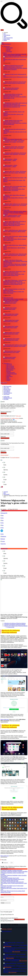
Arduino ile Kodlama (8, 211)
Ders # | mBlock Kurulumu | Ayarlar (11, 216)
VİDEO (5, 138)
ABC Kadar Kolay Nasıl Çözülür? (11, 352)
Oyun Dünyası (6, 35)
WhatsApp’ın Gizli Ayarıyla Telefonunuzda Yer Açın (15, 77)
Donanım (13, 54)
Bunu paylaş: (10, 627)
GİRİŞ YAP (3, 452)
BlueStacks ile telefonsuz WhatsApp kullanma (14, 623)
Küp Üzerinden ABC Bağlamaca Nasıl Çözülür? (14, 346)
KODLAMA (6, 210)
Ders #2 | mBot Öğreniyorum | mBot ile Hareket (14, 231)
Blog (4, 33)
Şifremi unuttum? (4, 455)
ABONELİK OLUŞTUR (19, 919)
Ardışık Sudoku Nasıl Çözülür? (10, 321)
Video (4, 36)
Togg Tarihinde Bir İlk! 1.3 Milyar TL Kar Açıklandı (15, 945)
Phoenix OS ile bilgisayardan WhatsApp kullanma (15, 625)
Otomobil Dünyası (7, 392)
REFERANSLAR (7, 398)
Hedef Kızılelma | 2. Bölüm (9, 166)
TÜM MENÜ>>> (7, 363)
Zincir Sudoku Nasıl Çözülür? (10, 327)
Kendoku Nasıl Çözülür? (9, 358)
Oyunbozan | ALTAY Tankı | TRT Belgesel (13, 148)
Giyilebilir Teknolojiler (11, 373)
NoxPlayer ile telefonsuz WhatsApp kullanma (14, 624)
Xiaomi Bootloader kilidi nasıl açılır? (15, 881)
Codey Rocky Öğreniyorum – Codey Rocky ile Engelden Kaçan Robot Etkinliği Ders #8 (14, 283)
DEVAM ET (3, 413)
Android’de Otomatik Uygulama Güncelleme (17, 871)
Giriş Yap (8, 49)
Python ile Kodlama (13, 212)
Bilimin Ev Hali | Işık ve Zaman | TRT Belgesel (14, 172)
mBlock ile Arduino (17, 211)
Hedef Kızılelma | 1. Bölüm (9, 160)
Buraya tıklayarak (5, 719)
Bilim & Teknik (7, 54)
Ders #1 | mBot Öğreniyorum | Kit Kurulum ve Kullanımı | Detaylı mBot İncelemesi (14, 224)
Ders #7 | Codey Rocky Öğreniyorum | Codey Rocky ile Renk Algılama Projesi (13, 274)
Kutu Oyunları (15, 300)
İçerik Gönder (6, 39)
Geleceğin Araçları (10, 372)
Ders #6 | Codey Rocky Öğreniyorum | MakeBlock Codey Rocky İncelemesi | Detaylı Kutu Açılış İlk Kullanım (15, 265)
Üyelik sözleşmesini (5, 418)
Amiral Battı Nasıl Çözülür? (9, 303)
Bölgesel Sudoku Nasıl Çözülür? (10, 333)
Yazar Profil (9, 51)
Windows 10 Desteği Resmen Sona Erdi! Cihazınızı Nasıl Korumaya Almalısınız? (15, 69)
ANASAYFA (6, 46)
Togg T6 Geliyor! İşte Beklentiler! (11, 960)
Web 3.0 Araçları (10, 367)
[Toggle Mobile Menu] (1, 384)
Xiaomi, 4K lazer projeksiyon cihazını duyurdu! (14, 83)
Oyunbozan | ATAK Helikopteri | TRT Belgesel (14, 154)
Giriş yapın (18, 415)
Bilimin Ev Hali (18, 139)
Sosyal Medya (6, 391)
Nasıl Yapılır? (6, 394)
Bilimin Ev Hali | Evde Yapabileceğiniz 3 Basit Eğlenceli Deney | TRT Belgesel (14, 189)
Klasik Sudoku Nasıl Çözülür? (10, 315)
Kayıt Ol (8, 50)
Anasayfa (5, 491)
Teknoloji (9, 55)
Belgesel (5, 139)
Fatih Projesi (9, 364)
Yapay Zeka (14, 55)
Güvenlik (8, 375)
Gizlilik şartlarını (15, 418)
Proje (23, 54)
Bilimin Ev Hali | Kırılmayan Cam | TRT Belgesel (14, 205)
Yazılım (19, 55)
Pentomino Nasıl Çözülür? (9, 309)
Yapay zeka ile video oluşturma (10, 89)
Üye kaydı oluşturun (14, 457)
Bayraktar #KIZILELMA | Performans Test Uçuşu (14, 965)
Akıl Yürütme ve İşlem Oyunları (10, 299)
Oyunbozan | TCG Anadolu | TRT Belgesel (13, 141)
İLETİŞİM (5, 399)
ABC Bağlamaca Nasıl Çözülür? (10, 340)
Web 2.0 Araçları (10, 366)
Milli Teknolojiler (7, 386)
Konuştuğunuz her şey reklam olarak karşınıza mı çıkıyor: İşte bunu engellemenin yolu (14, 106)
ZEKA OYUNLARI (8, 297)
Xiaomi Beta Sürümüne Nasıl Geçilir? (15, 879)
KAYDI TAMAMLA (5, 438)
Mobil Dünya (18, 54)
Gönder (2, 902)
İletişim (5, 40)
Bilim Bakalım (11, 139)
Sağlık (7, 377)
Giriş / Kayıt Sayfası (8, 37)
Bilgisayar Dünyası (10, 368)
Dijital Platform (9, 369)
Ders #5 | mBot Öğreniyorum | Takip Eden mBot (14, 255)
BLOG (5, 53)
